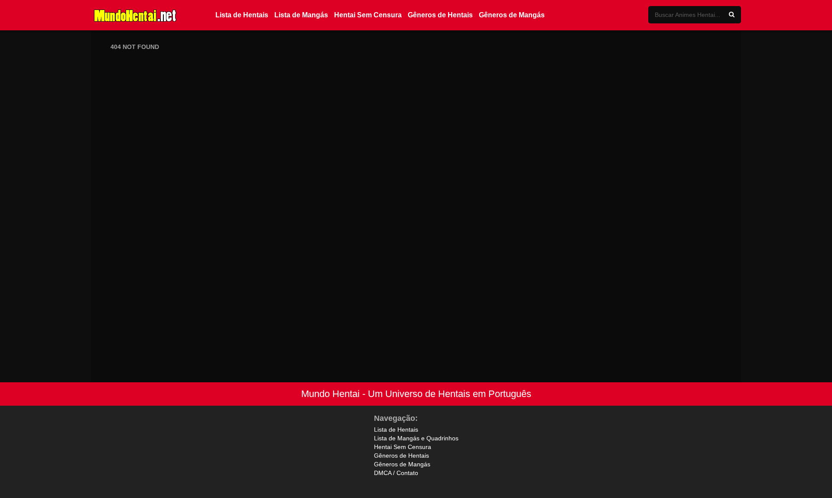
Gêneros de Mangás (512, 15)
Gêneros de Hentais (440, 15)
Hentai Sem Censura (368, 15)
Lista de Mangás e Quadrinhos (416, 438)
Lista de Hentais (241, 15)
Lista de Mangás (301, 15)
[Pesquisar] (731, 14)
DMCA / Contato (396, 473)
